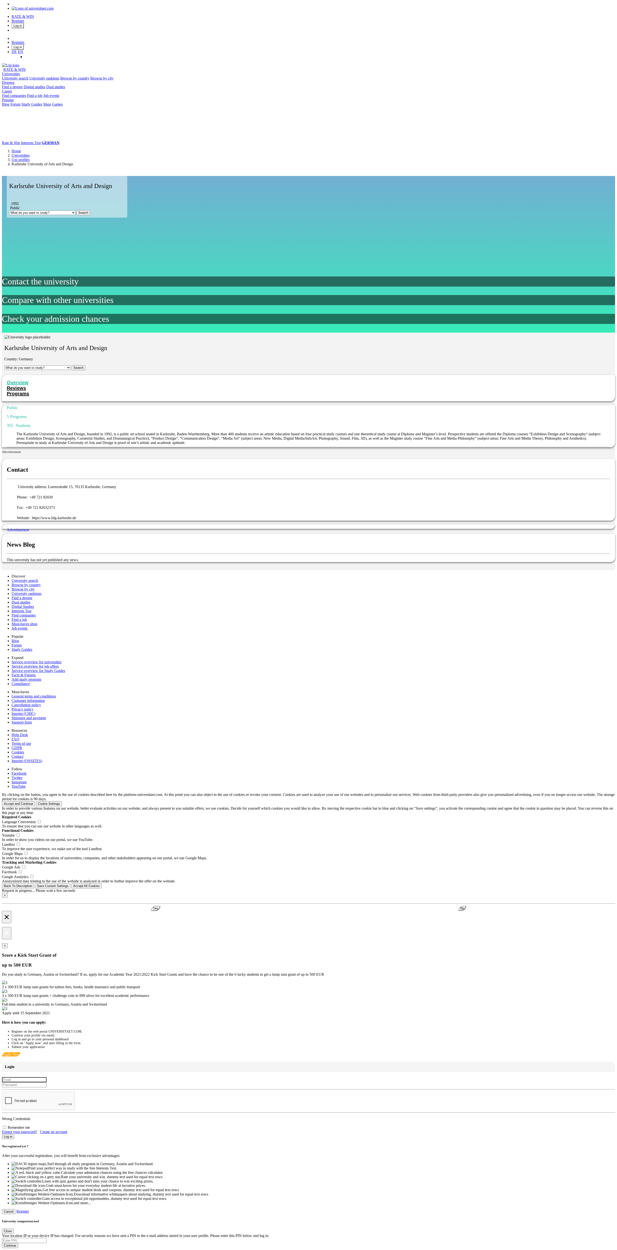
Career (7, 91)
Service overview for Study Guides (38, 671)
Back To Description (18, 886)
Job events (51, 96)
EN (20, 52)
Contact (17, 756)
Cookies (18, 752)
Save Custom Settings (52, 886)
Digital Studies (23, 607)
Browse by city (102, 78)
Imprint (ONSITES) (27, 761)
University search (15, 78)
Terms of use (21, 743)
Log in (17, 25)
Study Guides (31, 104)
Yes (155, 908)
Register (18, 21)
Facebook (19, 773)
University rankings (44, 78)
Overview (17, 382)
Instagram (19, 782)
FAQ (15, 739)
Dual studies (55, 87)
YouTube (19, 786)
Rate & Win (11, 143)
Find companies (14, 96)
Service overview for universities (36, 662)
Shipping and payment (29, 718)
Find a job (34, 96)
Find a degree (12, 87)
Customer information (28, 701)
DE (14, 52)
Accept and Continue (18, 804)
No (462, 908)
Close (8, 1231)
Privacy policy (23, 709)
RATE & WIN (23, 16)
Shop (47, 104)
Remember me (19, 1127)
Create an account (53, 1132)
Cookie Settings (49, 804)
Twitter (17, 778)
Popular (8, 100)
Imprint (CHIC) (23, 714)
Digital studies (34, 87)
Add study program (26, 679)
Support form (22, 722)
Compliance (21, 684)
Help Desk (20, 735)
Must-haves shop (24, 624)
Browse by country (74, 78)
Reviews (16, 388)
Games (57, 104)
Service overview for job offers (35, 666)
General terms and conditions (34, 696)
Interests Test (31, 143)
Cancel (8, 1211)
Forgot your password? (19, 1132)
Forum (15, 104)
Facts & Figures (24, 675)
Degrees (8, 83)
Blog (5, 104)
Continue (10, 1245)
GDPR (17, 748)
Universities (11, 74)
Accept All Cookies (86, 886)
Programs (18, 393)
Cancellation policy (26, 705)
